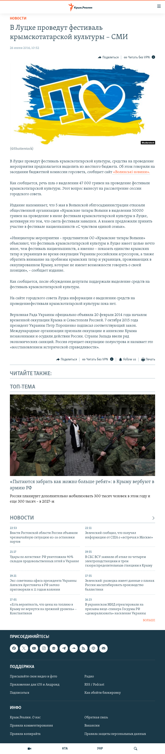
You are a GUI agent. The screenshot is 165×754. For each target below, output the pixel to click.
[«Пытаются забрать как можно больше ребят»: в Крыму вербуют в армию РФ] (82, 435)
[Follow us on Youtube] (34, 648)
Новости (18, 19)
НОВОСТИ (22, 518)
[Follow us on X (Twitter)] (24, 648)
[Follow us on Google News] (54, 648)
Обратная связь (96, 717)
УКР (100, 748)
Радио (89, 676)
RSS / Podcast (94, 684)
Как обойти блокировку (102, 693)
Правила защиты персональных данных (115, 734)
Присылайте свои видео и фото (33, 676)
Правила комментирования (31, 725)
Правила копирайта (25, 734)
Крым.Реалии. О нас (25, 717)
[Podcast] (93, 648)
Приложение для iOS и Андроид (35, 684)
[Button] (108, 57)
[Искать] (135, 748)
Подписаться (19, 693)
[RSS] (83, 648)
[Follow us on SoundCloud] (74, 648)
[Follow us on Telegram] (64, 648)
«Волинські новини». (131, 172)
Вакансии (92, 725)
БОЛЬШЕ (149, 620)
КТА (65, 748)
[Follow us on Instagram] (44, 648)
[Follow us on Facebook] (14, 648)
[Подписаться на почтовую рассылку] (103, 648)
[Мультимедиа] (29, 748)
